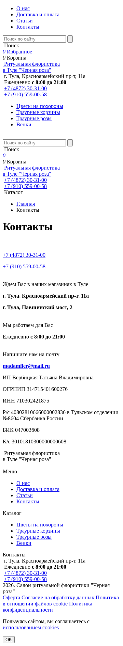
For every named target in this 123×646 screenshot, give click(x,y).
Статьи (24, 20)
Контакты (27, 27)
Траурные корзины (38, 112)
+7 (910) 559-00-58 (25, 94)
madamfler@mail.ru (26, 366)
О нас (23, 8)
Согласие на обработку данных (58, 597)
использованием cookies (31, 627)
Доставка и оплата (37, 14)
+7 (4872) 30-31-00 (25, 88)
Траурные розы (34, 118)
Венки (23, 124)
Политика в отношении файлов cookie (61, 600)
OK (8, 639)
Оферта (11, 597)
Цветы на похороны (39, 106)
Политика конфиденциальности (47, 607)
